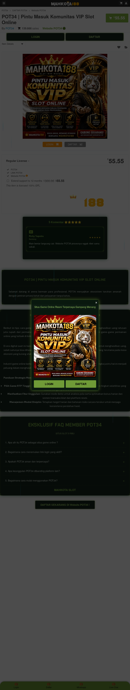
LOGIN (49, 384)
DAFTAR (80, 384)
